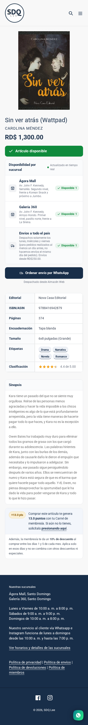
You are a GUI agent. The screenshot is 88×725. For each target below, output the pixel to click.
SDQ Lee (49, 710)
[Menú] (80, 13)
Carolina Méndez (24, 128)
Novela (45, 356)
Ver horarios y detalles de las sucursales (39, 648)
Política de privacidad (25, 662)
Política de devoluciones (27, 667)
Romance (61, 356)
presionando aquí (54, 528)
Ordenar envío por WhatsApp (47, 273)
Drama (45, 349)
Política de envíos (57, 662)
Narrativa (60, 349)
